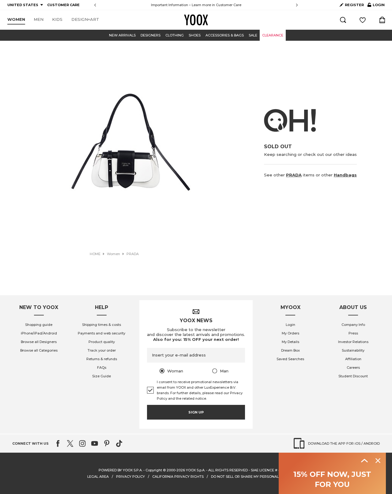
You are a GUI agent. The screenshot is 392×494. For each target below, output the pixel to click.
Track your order (102, 350)
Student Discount (353, 376)
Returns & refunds (101, 359)
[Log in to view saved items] (362, 20)
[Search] (343, 20)
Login (290, 324)
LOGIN (376, 6)
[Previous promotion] (95, 5)
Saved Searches (290, 359)
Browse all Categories (39, 350)
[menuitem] (16, 20)
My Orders (290, 333)
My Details (290, 342)
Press (353, 333)
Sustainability (353, 350)
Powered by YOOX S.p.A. (120, 470)
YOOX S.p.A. (195, 470)
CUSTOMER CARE (63, 5)
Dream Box (290, 350)
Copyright (153, 470)
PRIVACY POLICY (130, 476)
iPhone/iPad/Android (39, 333)
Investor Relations (353, 342)
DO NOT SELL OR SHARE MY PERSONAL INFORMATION (258, 476)
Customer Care (228, 5)
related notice (194, 398)
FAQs (101, 367)
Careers (353, 367)
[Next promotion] (296, 5)
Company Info (353, 324)
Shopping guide (38, 324)
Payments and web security (101, 333)
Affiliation (353, 359)
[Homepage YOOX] (196, 19)
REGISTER (354, 5)
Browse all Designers (39, 342)
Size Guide (101, 376)
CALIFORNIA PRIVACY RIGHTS (178, 476)
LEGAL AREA (98, 476)
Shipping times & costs (101, 324)
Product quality (102, 342)
